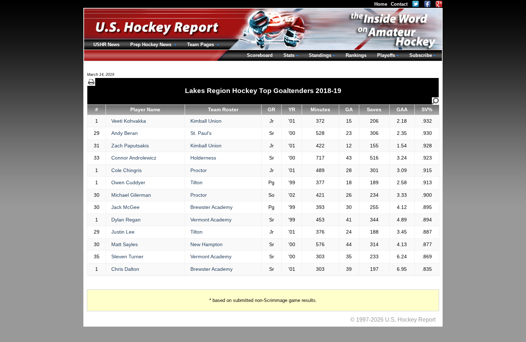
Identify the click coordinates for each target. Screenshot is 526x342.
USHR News (106, 44)
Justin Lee (123, 232)
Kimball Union (205, 121)
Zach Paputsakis (130, 145)
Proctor (198, 170)
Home (380, 4)
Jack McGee (125, 207)
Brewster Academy (211, 207)
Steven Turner (127, 256)
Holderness (203, 158)
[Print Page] (91, 82)
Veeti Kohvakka (128, 121)
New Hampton (206, 244)
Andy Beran (124, 133)
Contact (399, 4)
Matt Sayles (124, 244)
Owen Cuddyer (128, 182)
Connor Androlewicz (133, 158)
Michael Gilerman (131, 195)
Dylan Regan (126, 220)
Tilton (196, 182)
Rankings (356, 55)
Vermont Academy (211, 220)
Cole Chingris (126, 170)
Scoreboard (260, 55)
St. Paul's (200, 133)
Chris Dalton (125, 269)
